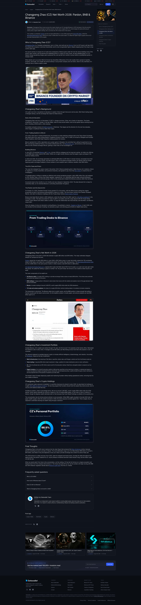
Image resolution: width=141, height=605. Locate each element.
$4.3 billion (78, 170)
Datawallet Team (37, 22)
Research (48, 4)
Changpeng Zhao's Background (106, 29)
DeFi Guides (70, 587)
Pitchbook (29, 356)
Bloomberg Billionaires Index (34, 35)
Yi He (48, 152)
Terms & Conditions (92, 600)
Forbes (42, 33)
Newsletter (41, 4)
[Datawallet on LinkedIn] (33, 589)
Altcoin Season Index (105, 589)
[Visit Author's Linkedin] (38, 506)
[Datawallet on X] (27, 589)
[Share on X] (34, 524)
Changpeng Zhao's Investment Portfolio (106, 36)
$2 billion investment (83, 197)
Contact (52, 589)
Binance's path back (55, 465)
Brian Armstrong (76, 449)
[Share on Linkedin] (37, 524)
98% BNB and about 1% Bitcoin (38, 386)
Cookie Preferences (102, 600)
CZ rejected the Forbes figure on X (34, 267)
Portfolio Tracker (104, 582)
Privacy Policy (83, 600)
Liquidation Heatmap (88, 589)
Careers (53, 587)
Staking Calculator (105, 585)
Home (26, 9)
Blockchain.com (69, 143)
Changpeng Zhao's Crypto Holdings (105, 40)
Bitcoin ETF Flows (88, 582)
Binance (71, 45)
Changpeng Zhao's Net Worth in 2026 (106, 32)
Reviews (69, 589)
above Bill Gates (77, 33)
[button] (113, 4)
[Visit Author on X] (35, 506)
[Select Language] (113, 4)
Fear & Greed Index (105, 587)
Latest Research (71, 582)
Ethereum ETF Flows (89, 585)
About (66, 4)
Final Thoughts (102, 43)
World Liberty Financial (71, 194)
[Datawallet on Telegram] (30, 589)
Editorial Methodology (56, 585)
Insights (31, 9)
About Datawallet (55, 582)
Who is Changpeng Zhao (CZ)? (106, 26)
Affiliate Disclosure (111, 600)
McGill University (48, 127)
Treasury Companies (88, 587)
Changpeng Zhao (30, 45)
